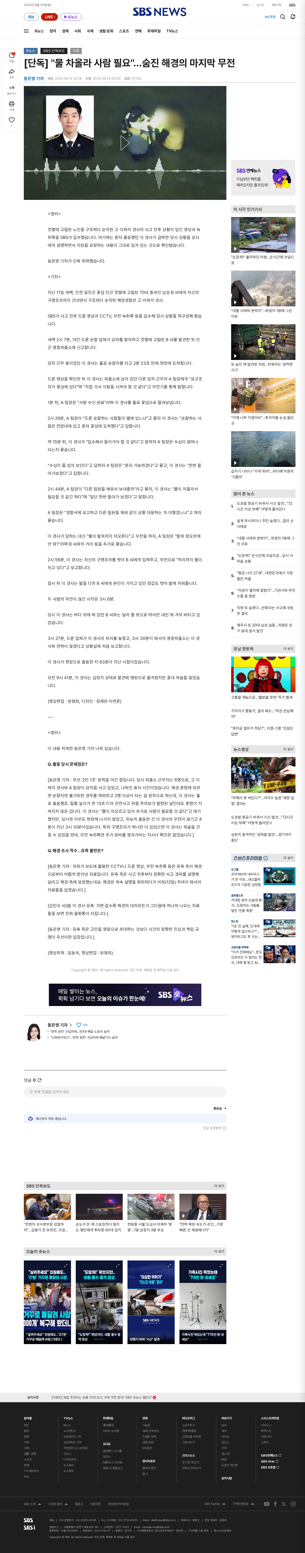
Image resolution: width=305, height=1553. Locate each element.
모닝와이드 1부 (72, 1436)
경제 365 (148, 1442)
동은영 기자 (58, 1024)
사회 (77, 31)
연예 (138, 31)
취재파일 (154, 31)
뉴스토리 (68, 1465)
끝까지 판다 (149, 1468)
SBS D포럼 (268, 1466)
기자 (224, 1448)
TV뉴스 (172, 31)
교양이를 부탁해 (240, 947)
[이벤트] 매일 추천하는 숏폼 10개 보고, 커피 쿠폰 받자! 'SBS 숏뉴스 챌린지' (101, 1396)
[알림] (293, 17)
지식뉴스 (266, 1425)
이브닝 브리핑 (111, 1431)
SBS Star (268, 1460)
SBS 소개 (32, 1504)
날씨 (224, 1425)
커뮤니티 (266, 1436)
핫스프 (234, 921)
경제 (65, 31)
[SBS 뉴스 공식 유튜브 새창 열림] (266, 1504)
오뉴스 (67, 1454)
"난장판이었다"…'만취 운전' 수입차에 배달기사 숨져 (84, 1037)
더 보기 (218, 1185)
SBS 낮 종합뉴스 (113, 1468)
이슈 (26, 1476)
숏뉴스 (225, 1442)
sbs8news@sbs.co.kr (163, 1520)
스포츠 (124, 31)
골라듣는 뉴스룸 (112, 1451)
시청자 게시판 (229, 1465)
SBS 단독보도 (54, 51)
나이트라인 (69, 1459)
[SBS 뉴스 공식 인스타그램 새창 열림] (293, 1504)
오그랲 (234, 869)
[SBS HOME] (292, 5)
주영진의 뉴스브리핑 (75, 1448)
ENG (246, 5)
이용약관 (95, 1504)
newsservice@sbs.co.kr (156, 1527)
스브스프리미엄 (270, 1417)
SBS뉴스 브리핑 (112, 1462)
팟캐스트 (266, 1431)
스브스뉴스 (188, 1454)
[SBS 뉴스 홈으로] (159, 12)
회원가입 (276, 5)
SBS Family (215, 1504)
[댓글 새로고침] (39, 1080)
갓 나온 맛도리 (190, 1462)
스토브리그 (188, 1442)
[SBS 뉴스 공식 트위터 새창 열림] (283, 1504)
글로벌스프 (237, 895)
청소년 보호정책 (222, 1530)
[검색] (283, 17)
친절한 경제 (149, 1436)
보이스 (107, 1456)
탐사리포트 (148, 1460)
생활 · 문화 (30, 1454)
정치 (53, 31)
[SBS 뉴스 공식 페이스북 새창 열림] (275, 1504)
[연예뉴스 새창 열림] (263, 178)
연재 (145, 1417)
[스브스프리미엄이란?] (267, 858)
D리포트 (147, 1448)
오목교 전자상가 (191, 1468)
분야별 (28, 1417)
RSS (224, 1459)
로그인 (260, 5)
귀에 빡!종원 (189, 1431)
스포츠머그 (188, 1425)
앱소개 (225, 1454)
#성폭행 (270, 17)
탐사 (145, 1474)
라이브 (225, 1436)
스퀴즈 (265, 1442)
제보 (224, 1431)
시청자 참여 (58, 1504)
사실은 (146, 1425)
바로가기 (226, 1417)
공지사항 (226, 1478)
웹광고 (79, 1504)
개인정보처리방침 (118, 1504)
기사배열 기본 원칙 (198, 1530)
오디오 (107, 1443)
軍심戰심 (108, 1425)
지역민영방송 (243, 1504)
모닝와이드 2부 (72, 1442)
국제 (90, 31)
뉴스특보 (68, 1471)
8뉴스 (39, 31)
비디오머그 (188, 1417)
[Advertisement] (125, 1156)
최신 (26, 1425)
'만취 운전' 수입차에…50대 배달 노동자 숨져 (80, 1031)
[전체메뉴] (26, 31)
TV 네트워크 (31, 1471)
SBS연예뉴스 (269, 1454)
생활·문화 (106, 31)
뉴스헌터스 (69, 1431)
